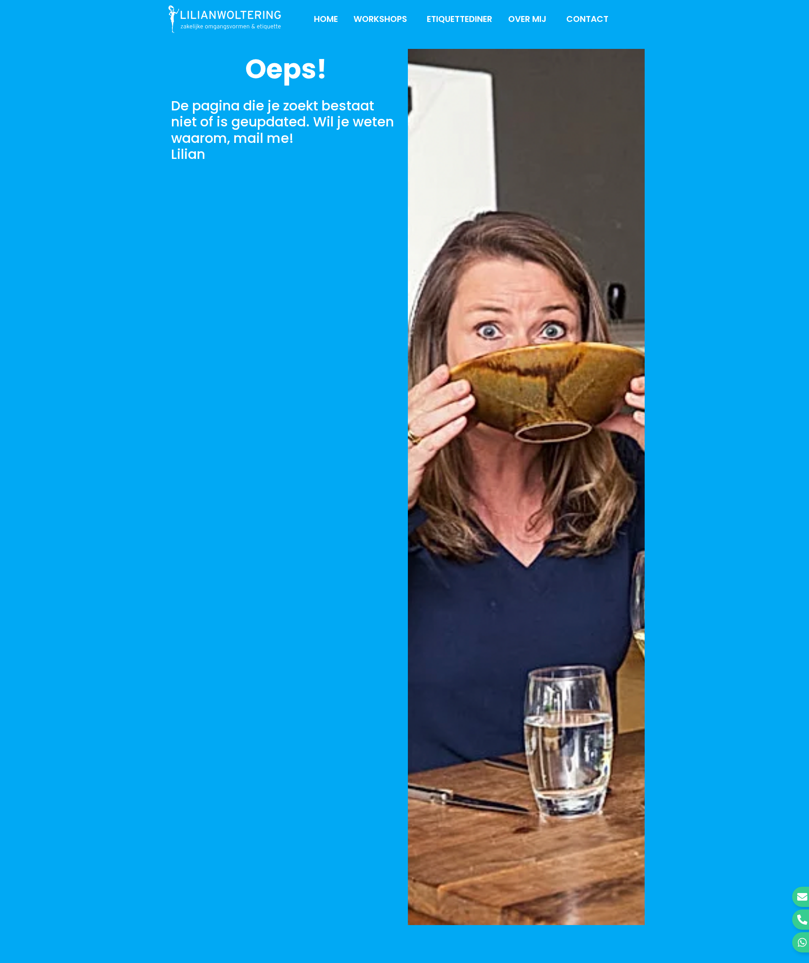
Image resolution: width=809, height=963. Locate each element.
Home (326, 19)
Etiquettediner (459, 19)
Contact (587, 19)
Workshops (380, 19)
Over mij (527, 19)
